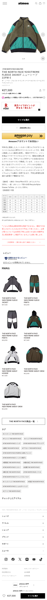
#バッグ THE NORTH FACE (33, 438)
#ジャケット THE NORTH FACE (13, 434)
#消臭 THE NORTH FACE (36, 481)
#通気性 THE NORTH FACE (11, 462)
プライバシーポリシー (9, 576)
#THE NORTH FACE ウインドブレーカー (16, 477)
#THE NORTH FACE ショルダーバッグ (15, 486)
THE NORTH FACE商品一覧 (22, 421)
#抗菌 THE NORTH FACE (32, 467)
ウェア (39, 510)
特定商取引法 (6, 572)
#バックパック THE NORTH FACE (14, 481)
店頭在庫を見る (25, 128)
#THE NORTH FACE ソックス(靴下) (14, 458)
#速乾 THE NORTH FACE (11, 448)
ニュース (5, 551)
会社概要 (27, 572)
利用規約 (5, 568)
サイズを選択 (23, 120)
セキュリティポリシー (31, 568)
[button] (4, 34)
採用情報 (27, 576)
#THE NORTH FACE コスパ (11, 467)
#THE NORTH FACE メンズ (11, 443)
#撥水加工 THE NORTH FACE (33, 462)
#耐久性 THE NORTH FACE (11, 472)
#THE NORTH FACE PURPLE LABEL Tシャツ (17, 453)
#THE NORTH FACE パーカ (32, 472)
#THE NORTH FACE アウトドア (34, 443)
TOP (3, 510)
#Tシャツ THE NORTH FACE (12, 438)
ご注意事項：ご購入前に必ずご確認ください (21, 242)
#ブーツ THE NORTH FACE (11, 491)
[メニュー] (5, 3)
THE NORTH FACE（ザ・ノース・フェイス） (20, 510)
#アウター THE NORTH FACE (31, 448)
